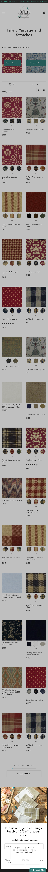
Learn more (25, 860)
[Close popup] (44, 790)
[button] (28, 870)
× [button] (38, 843)
